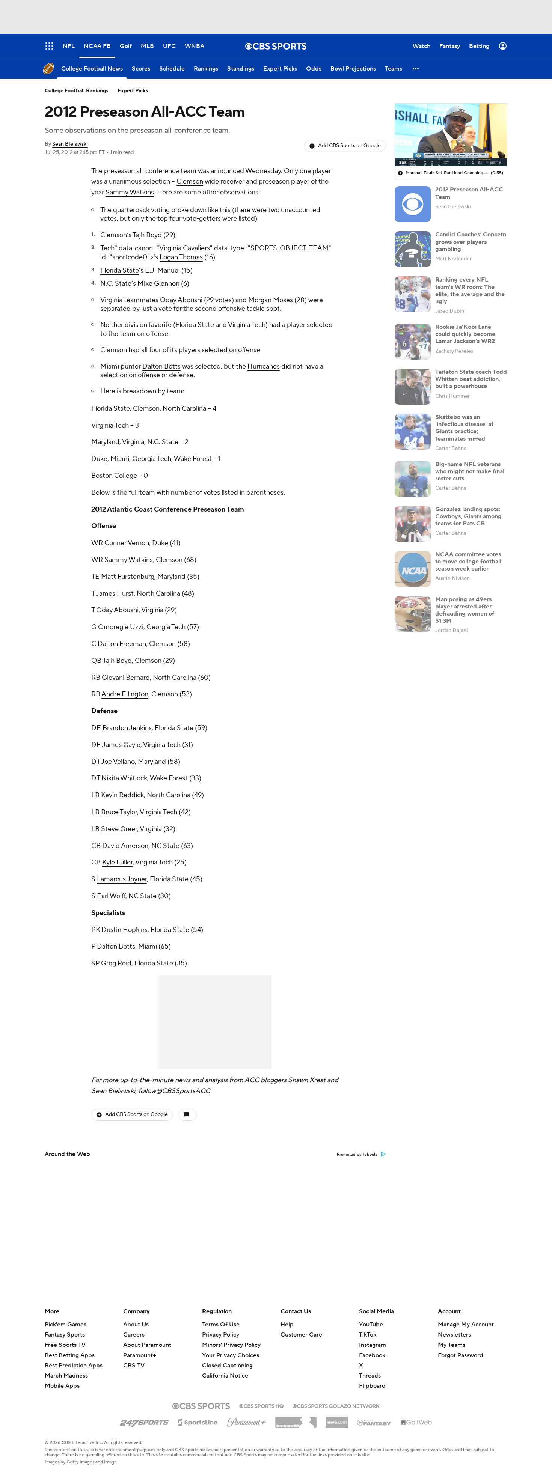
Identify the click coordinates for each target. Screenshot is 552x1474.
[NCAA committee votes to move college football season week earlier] (413, 569)
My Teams (451, 1345)
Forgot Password (460, 1355)
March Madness (66, 1375)
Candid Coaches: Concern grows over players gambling (470, 242)
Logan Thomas (181, 257)
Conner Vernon (126, 543)
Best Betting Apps (70, 1355)
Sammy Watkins (130, 192)
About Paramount (147, 1345)
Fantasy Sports (65, 1334)
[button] (416, 68)
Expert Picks (133, 90)
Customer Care (301, 1334)
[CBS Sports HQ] (261, 1405)
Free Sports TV (65, 1345)
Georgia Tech (151, 459)
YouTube (371, 1324)
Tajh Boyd (147, 235)
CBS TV (134, 1365)
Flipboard (372, 1386)
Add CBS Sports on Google (349, 145)
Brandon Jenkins (127, 728)
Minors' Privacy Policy (231, 1345)
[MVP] (337, 1419)
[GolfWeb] (416, 1422)
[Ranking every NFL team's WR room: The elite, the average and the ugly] (413, 294)
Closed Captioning (227, 1358)
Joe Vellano (118, 761)
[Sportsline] (198, 1421)
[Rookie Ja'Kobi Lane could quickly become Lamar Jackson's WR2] (413, 342)
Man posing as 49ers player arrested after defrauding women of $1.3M (464, 610)
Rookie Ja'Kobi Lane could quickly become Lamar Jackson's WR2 (465, 334)
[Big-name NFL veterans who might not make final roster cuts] (413, 479)
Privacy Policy (220, 1334)
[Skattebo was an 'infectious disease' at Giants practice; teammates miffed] (413, 432)
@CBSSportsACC (183, 1091)
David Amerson (125, 846)
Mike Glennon (158, 283)
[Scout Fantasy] (374, 1422)
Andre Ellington (124, 694)
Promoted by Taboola (357, 1154)
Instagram (372, 1345)
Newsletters (454, 1334)
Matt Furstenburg (127, 576)
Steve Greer (119, 829)
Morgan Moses (270, 300)
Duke (99, 459)
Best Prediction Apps (74, 1365)
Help (287, 1324)
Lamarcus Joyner (122, 879)
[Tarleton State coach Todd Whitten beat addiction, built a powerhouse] (413, 387)
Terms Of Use (221, 1324)
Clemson (189, 181)
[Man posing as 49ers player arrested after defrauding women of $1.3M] (413, 614)
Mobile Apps (62, 1386)
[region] (451, 135)
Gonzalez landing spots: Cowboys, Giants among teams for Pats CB (468, 516)
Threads (370, 1375)
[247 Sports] (144, 1421)
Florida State (119, 270)
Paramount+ (139, 1355)
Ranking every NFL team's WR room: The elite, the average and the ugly (470, 290)
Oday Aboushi (181, 300)
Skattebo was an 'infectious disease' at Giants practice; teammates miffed (464, 428)
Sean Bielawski (70, 144)
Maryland (105, 442)
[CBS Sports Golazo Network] (336, 1405)
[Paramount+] (246, 1420)
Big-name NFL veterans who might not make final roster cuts (469, 471)
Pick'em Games (65, 1324)
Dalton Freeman (122, 644)
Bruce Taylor (119, 812)
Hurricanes (263, 366)
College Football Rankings (77, 90)
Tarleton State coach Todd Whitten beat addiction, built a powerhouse (471, 379)
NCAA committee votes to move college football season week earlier (468, 561)
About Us (136, 1324)
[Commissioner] (296, 1419)
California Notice (225, 1368)
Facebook (372, 1355)
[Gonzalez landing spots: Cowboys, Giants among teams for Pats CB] (413, 524)
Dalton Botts (161, 366)
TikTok (367, 1334)
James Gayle (121, 745)
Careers (134, 1334)
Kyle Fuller (117, 862)
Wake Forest (193, 459)
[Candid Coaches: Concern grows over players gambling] (413, 249)
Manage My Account (466, 1324)
